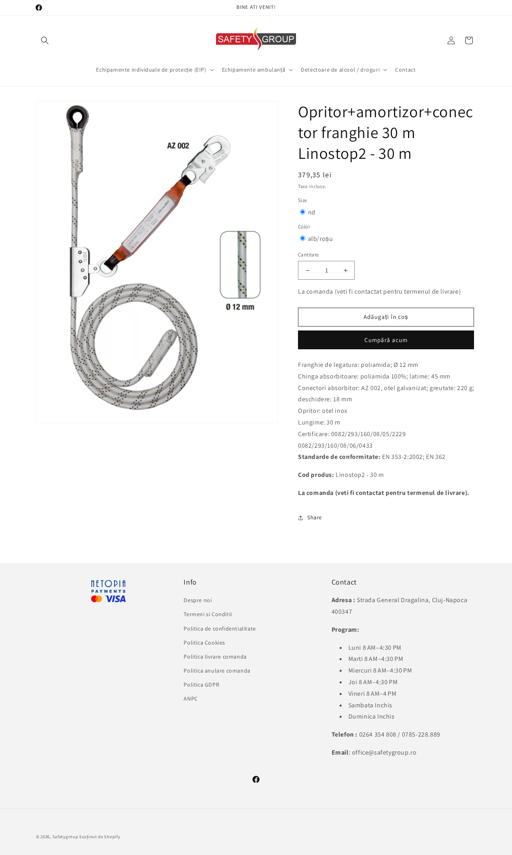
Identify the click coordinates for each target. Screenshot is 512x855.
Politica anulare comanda (217, 670)
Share (314, 517)
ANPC (191, 698)
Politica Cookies (204, 642)
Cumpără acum (386, 340)
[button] (45, 40)
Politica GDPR (201, 684)
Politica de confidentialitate (220, 628)
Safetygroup (65, 836)
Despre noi (198, 600)
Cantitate (308, 254)
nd (312, 212)
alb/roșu (320, 238)
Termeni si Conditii (208, 614)
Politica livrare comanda (215, 656)
